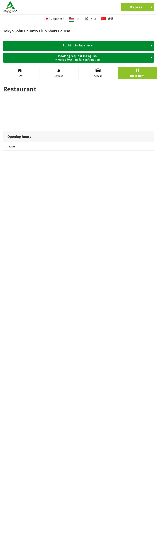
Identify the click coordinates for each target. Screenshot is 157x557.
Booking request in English (78, 57)
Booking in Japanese (78, 45)
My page (136, 7)
